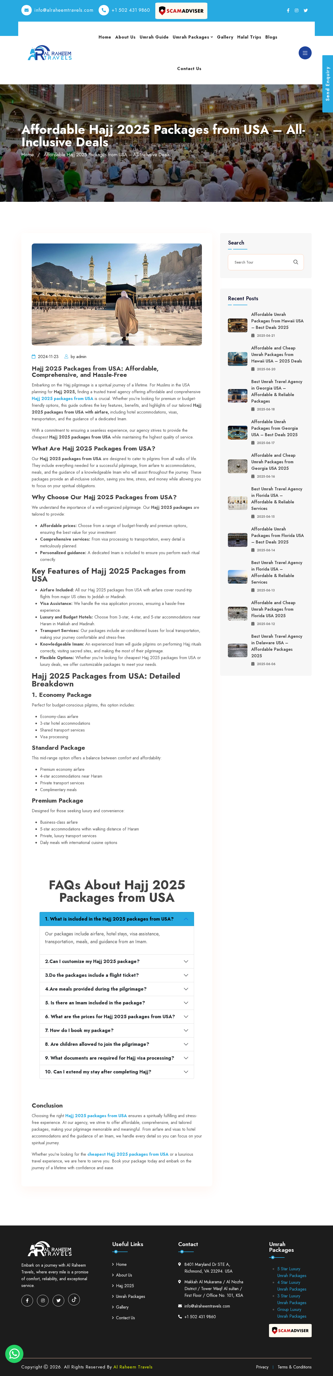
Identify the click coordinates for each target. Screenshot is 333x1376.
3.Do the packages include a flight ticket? (92, 975)
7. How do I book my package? (79, 1030)
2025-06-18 (266, 409)
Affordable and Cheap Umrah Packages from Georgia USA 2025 (273, 461)
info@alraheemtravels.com (63, 10)
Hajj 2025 (125, 1286)
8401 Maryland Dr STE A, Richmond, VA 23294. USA (208, 1267)
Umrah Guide (154, 37)
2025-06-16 (266, 476)
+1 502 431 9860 (131, 10)
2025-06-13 (266, 590)
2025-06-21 (266, 335)
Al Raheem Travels (133, 1367)
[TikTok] (74, 1299)
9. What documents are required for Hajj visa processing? (109, 1058)
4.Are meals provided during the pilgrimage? (96, 989)
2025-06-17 (266, 443)
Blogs (271, 37)
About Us (125, 37)
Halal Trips (249, 37)
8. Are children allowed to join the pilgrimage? (97, 1044)
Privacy (262, 1367)
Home (105, 37)
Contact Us (189, 69)
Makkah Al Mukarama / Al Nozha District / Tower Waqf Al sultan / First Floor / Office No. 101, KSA (213, 1288)
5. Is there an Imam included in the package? (95, 1002)
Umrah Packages (191, 37)
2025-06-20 (266, 369)
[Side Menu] (305, 52)
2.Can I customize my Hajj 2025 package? (92, 961)
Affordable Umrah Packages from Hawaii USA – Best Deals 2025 (277, 320)
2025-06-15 (266, 516)
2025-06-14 (266, 550)
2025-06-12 (266, 624)
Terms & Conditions (295, 1367)
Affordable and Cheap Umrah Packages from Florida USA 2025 (273, 609)
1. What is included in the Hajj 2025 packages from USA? (109, 919)
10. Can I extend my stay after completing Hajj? (98, 1071)
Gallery (225, 37)
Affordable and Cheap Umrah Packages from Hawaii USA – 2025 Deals (276, 354)
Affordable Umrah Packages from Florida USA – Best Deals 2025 (277, 535)
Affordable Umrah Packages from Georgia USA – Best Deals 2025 (274, 428)
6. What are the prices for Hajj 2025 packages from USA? (110, 1016)
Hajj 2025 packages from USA (62, 399)
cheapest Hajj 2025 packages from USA (128, 1154)
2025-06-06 (266, 664)
